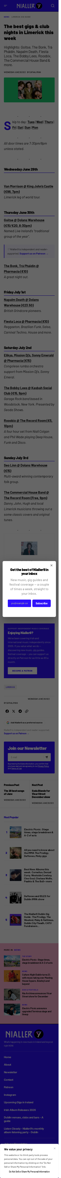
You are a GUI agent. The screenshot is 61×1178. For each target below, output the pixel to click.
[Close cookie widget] (54, 1148)
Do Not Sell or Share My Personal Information (29, 1171)
